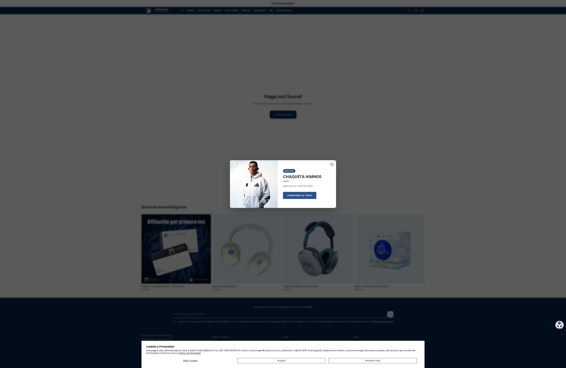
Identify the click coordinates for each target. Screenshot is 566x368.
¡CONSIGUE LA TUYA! (299, 195)
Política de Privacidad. (189, 353)
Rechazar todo (372, 360)
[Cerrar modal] (332, 164)
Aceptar (281, 360)
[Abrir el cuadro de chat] (559, 325)
